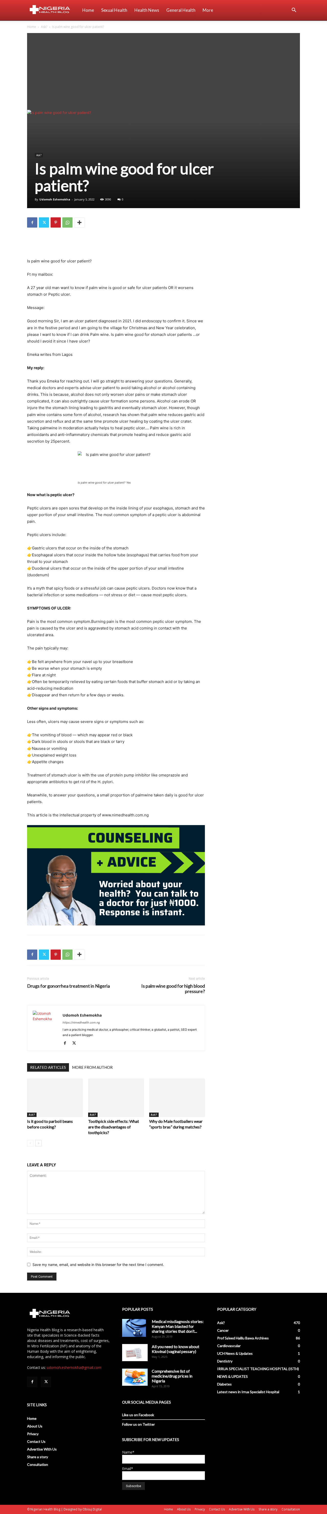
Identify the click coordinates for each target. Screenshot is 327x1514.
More (208, 10)
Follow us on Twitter (138, 1424)
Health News (146, 10)
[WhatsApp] (67, 222)
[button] (294, 10)
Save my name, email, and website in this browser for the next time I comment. (98, 1264)
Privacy (33, 1434)
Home (88, 10)
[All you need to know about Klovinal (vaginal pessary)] (135, 1352)
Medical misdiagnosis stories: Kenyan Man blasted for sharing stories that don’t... (178, 1326)
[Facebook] (32, 222)
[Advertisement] (163, 71)
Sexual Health (114, 10)
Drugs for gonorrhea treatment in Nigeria (68, 986)
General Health (180, 10)
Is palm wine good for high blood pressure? (173, 988)
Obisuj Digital (92, 1509)
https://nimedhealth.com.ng (81, 1022)
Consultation (37, 1464)
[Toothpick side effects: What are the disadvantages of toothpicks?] (116, 1098)
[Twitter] (44, 222)
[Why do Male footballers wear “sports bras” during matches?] (177, 1098)
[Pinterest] (56, 222)
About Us (34, 1426)
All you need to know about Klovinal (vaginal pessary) (175, 1349)
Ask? (44, 27)
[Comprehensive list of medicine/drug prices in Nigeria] (135, 1377)
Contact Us (36, 1441)
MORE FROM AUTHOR (92, 1067)
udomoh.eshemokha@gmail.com (74, 1367)
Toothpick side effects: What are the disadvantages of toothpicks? (113, 1127)
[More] (79, 222)
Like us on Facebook (138, 1415)
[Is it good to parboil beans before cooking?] (55, 1098)
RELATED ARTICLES (48, 1067)
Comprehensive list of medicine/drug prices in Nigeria (172, 1376)
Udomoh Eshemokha (54, 199)
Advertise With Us (42, 1449)
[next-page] (38, 1143)
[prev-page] (30, 1143)
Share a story (37, 1457)
